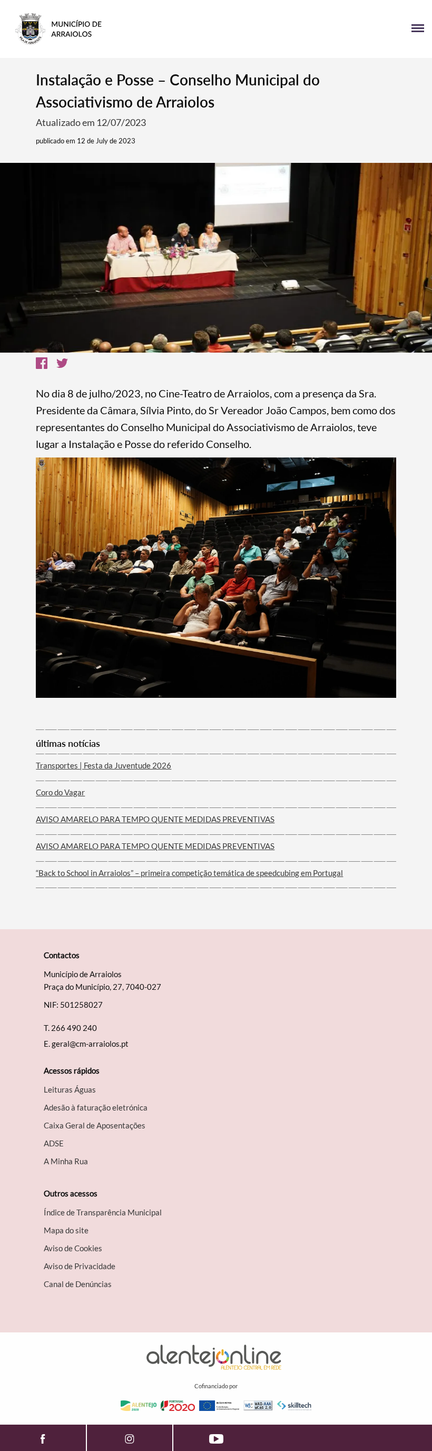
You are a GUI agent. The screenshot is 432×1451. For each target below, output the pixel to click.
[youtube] (216, 1438)
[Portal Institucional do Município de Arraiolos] (112, 29)
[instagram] (129, 1438)
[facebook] (43, 1438)
